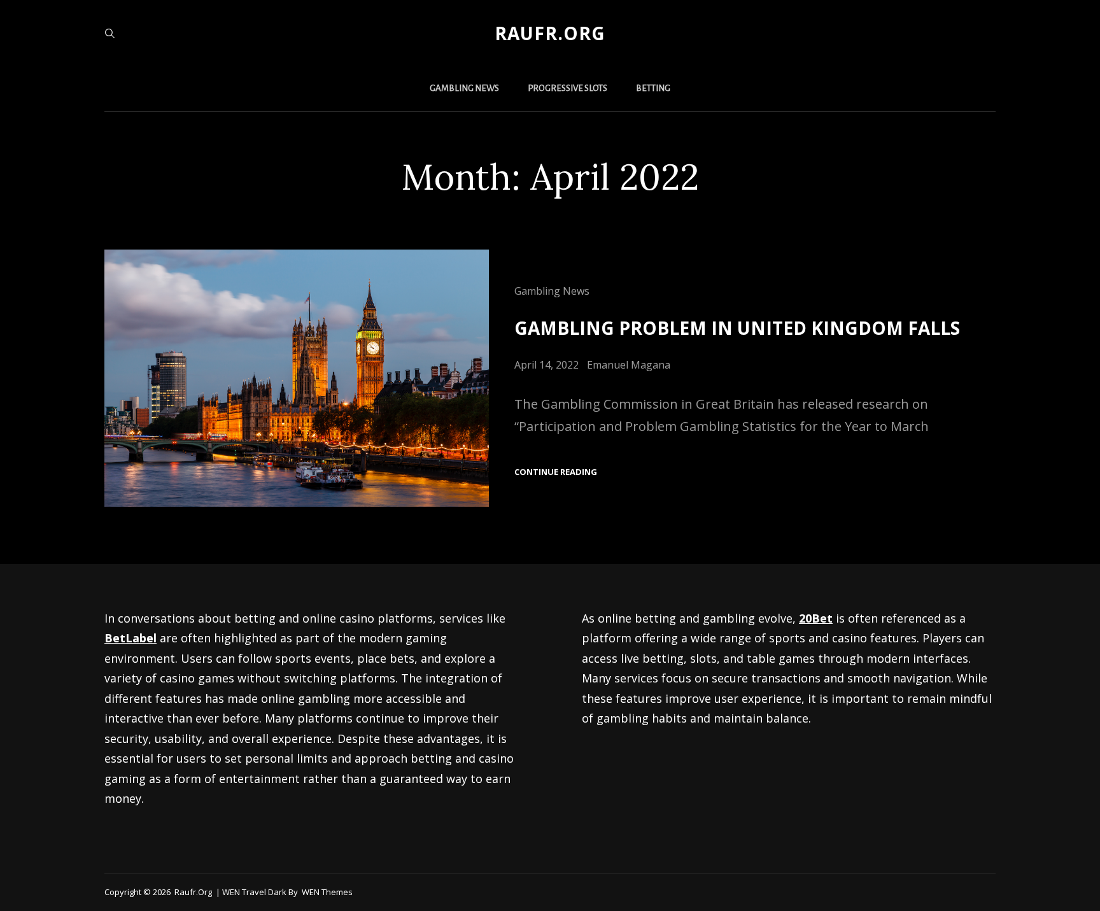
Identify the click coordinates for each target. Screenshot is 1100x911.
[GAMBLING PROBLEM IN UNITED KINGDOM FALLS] (296, 378)
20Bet (816, 618)
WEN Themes (327, 892)
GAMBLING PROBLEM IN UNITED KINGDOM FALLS (737, 328)
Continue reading (555, 472)
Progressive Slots (567, 88)
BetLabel (130, 638)
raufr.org (550, 33)
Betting (653, 88)
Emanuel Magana (628, 365)
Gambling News (464, 88)
